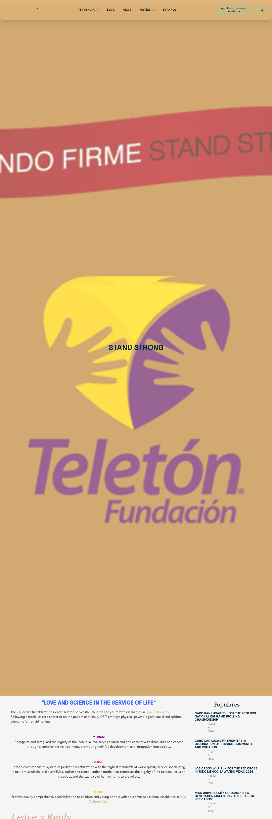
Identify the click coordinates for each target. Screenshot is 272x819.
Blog (111, 10)
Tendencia (86, 10)
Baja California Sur (159, 712)
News (127, 10)
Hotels (145, 10)
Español (169, 10)
